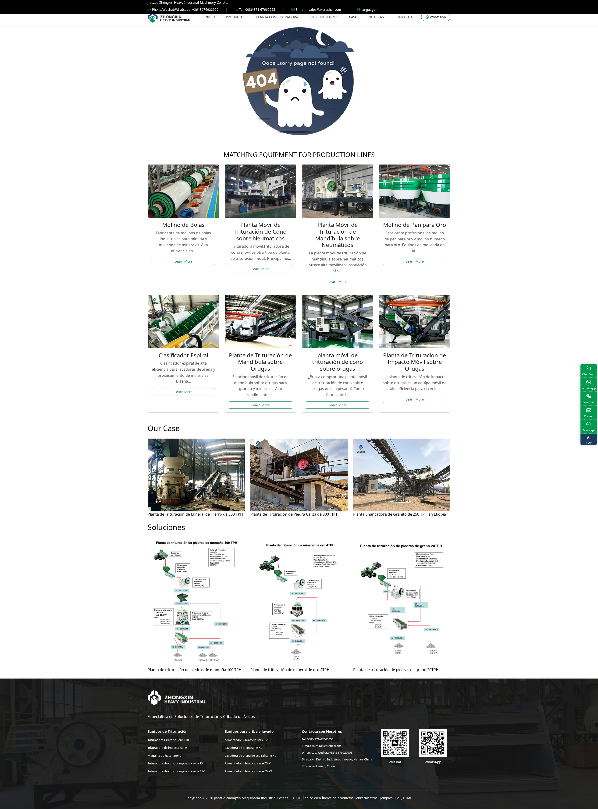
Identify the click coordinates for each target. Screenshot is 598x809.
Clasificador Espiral (183, 355)
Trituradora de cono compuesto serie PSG (176, 771)
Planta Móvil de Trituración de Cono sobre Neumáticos (260, 231)
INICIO (209, 17)
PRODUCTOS (236, 17)
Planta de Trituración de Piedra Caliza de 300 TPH (293, 514)
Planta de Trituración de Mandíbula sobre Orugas (260, 362)
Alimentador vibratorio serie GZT (247, 740)
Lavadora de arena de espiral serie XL (250, 755)
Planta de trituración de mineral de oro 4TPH (290, 669)
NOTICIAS (376, 17)
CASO (353, 17)
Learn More (183, 261)
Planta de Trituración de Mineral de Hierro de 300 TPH (195, 514)
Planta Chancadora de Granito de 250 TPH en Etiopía (399, 514)
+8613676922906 (340, 752)
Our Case (164, 428)
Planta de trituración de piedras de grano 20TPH (396, 669)
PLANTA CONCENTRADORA (277, 17)
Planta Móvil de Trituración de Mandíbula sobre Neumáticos (337, 235)
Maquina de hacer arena (164, 755)
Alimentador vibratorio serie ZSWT (248, 771)
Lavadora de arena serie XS (243, 748)
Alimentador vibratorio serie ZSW (248, 763)
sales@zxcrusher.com (326, 746)
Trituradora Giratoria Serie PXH (169, 740)
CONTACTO (403, 17)
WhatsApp (437, 17)
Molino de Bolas (183, 225)
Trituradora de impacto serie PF (169, 748)
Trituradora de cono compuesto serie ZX (175, 763)
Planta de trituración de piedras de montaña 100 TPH (195, 669)
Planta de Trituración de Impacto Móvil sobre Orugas (414, 362)
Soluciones (166, 527)
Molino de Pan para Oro (414, 225)
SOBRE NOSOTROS (323, 17)
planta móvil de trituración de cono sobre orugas (337, 362)
